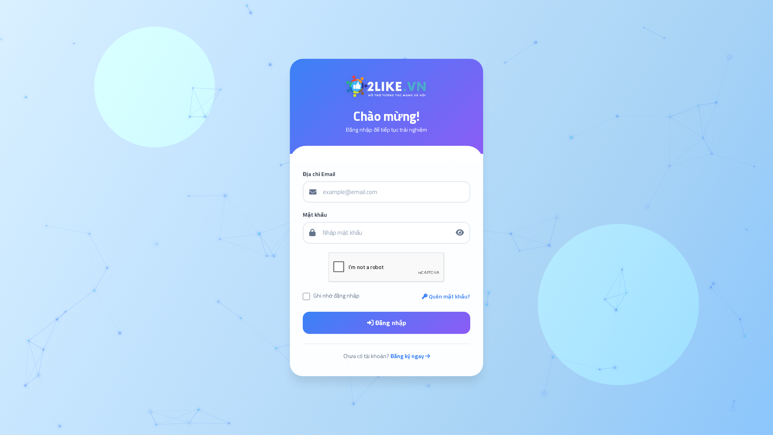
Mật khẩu (315, 215)
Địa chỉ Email (319, 174)
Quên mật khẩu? (449, 296)
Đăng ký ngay (408, 356)
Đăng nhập (390, 322)
